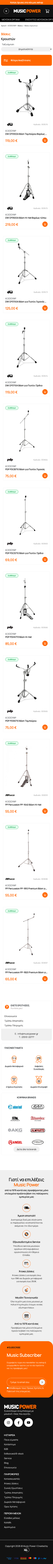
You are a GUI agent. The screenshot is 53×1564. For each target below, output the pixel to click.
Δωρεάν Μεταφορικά (14, 1501)
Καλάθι (7, 1522)
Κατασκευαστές (12, 1478)
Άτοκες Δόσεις (11, 1483)
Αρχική (3, 25)
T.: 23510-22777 (26, 1036)
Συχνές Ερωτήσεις (13, 1488)
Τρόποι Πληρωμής (13, 1025)
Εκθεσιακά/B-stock (14, 1453)
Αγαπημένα (9, 1527)
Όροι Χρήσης (11, 1506)
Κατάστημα (10, 1444)
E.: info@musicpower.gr (26, 1033)
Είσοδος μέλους (12, 1517)
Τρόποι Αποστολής (13, 1020)
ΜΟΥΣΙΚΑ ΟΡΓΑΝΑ (11, 19)
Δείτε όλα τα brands (26, 1149)
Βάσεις (20, 25)
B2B (6, 1448)
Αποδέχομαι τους (25, 1390)
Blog (6, 1462)
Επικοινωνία (10, 1016)
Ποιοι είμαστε (11, 1439)
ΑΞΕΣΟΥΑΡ (12, 25)
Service (8, 1458)
